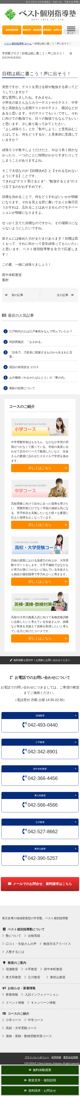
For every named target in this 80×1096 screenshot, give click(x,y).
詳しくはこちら (40, 468)
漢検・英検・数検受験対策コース (29, 1036)
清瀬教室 (40, 715)
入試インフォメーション (42, 994)
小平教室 (40, 742)
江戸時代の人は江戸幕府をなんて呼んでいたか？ (40, 331)
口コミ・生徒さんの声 (21, 943)
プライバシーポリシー (37, 1057)
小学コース (13, 1020)
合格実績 (34, 935)
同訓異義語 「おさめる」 (26, 342)
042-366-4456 (43, 778)
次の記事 (62, 295)
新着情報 (12, 994)
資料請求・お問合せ (52, 30)
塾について (13, 935)
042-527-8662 (43, 831)
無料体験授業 (12, 30)
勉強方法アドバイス (57, 943)
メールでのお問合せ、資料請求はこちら (42, 884)
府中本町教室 (40, 769)
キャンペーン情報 (43, 1002)
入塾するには (15, 951)
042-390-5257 (43, 858)
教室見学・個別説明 (32, 30)
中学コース (35, 1020)
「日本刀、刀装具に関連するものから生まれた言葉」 (40, 354)
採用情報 (56, 1057)
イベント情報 (15, 1002)
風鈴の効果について (22, 388)
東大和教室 (40, 795)
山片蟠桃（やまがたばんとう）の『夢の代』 (38, 377)
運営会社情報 (70, 1057)
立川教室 (41, 822)
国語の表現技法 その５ (24, 367)
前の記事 (17, 295)
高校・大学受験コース (21, 1028)
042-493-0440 (43, 725)
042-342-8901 (43, 751)
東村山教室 (40, 849)
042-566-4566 (43, 805)
